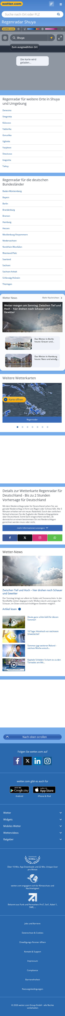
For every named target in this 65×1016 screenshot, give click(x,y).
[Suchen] (58, 14)
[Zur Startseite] (13, 4)
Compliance (32, 970)
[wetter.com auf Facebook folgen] (17, 761)
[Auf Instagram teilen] (39, 537)
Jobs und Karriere (32, 923)
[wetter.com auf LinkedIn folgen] (37, 761)
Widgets (7, 819)
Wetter (7, 812)
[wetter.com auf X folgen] (27, 761)
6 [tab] (42, 427)
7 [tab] (47, 427)
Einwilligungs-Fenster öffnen (33, 942)
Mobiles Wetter (12, 826)
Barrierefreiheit (32, 979)
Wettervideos (10, 832)
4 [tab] (32, 427)
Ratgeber (8, 839)
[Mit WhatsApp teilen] (55, 537)
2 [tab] (22, 427)
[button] (32, 813)
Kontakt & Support (32, 951)
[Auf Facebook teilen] (9, 537)
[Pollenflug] (51, 3)
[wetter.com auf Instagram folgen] (47, 761)
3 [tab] (27, 427)
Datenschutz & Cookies (32, 932)
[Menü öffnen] (59, 4)
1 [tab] (17, 427)
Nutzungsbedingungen (32, 989)
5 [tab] (37, 427)
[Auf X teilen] (25, 537)
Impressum (32, 960)
